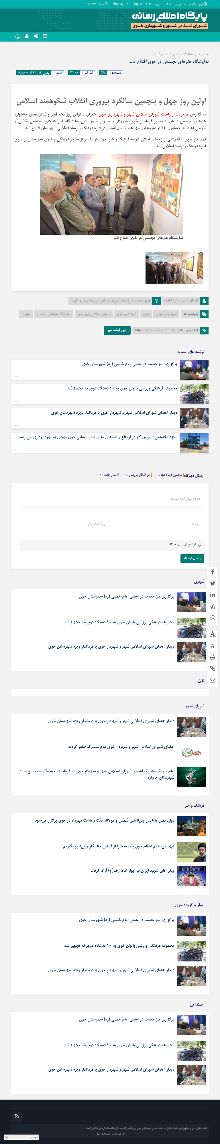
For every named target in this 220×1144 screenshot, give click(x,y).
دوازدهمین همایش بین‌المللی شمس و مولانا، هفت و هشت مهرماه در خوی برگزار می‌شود (104, 820)
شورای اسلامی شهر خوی (94, 314)
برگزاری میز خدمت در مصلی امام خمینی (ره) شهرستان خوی (129, 364)
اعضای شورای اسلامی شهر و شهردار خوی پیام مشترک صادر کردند (121, 747)
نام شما (196, 524)
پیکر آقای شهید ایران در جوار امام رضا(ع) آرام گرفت (132, 871)
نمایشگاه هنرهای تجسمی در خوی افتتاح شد (169, 61)
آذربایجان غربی (166, 314)
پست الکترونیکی (96, 524)
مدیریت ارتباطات (176, 301)
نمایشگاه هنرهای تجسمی (53, 314)
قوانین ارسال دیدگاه (182, 545)
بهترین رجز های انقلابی (190, 694)
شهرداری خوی (126, 314)
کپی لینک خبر (117, 330)
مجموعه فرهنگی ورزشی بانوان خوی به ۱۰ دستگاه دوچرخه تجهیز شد (122, 388)
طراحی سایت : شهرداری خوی (110, 1134)
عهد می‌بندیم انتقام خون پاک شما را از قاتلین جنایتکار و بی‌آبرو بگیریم (118, 846)
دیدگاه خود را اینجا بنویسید (185, 499)
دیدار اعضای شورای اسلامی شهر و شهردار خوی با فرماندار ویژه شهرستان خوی (114, 413)
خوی (146, 314)
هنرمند (26, 314)
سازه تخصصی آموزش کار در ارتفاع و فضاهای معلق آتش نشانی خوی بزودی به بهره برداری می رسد (98, 437)
